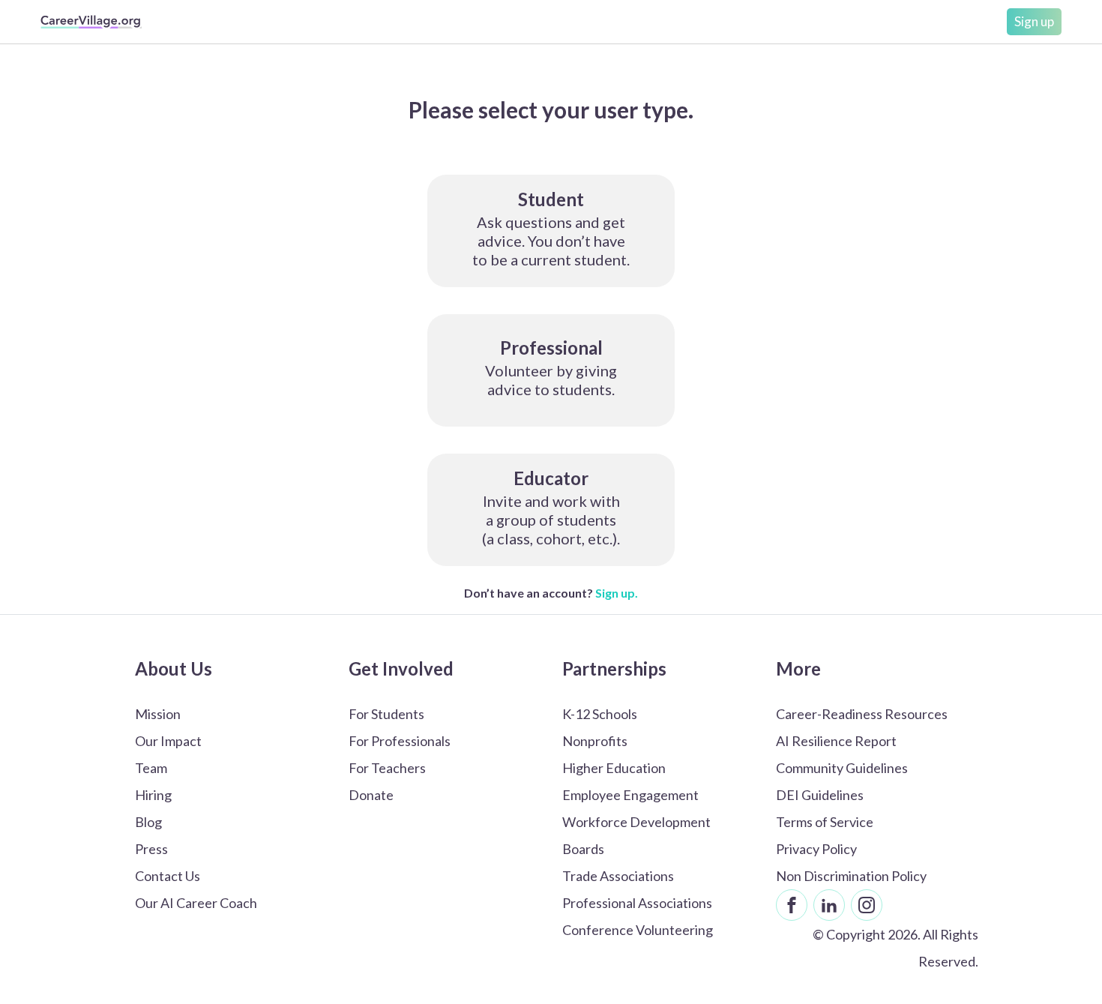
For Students (386, 714)
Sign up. (616, 593)
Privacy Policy (816, 849)
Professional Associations (637, 903)
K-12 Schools (599, 714)
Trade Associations (618, 876)
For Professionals (400, 741)
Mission (158, 714)
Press (151, 849)
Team (151, 768)
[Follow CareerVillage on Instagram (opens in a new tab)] (866, 905)
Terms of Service (824, 822)
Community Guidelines (842, 768)
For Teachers (387, 768)
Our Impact (168, 741)
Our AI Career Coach (196, 903)
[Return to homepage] (91, 22)
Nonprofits (594, 741)
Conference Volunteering (637, 930)
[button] (551, 231)
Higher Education (614, 768)
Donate (371, 795)
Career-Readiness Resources (862, 714)
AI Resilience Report (836, 741)
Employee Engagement (630, 795)
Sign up (1034, 21)
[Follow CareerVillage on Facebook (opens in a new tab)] (791, 905)
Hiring (153, 795)
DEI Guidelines (820, 795)
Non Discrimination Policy (851, 876)
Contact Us (167, 876)
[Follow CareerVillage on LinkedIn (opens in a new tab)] (829, 905)
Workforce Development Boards (636, 835)
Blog (148, 822)
